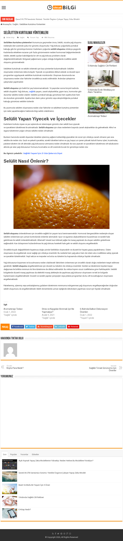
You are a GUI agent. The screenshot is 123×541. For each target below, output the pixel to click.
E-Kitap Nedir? (25, 509)
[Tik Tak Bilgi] (61, 7)
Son (4, 454)
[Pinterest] (61, 533)
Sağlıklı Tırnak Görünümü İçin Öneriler (102, 368)
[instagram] (70, 533)
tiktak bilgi (10, 38)
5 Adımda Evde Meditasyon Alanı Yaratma (101, 90)
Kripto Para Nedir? (15, 367)
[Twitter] (58, 533)
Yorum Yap (34, 38)
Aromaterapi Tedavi (97, 116)
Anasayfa (6, 24)
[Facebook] (55, 533)
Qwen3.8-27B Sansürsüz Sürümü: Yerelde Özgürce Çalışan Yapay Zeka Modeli (48, 19)
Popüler (13, 454)
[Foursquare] (67, 533)
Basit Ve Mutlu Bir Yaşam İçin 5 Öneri (34, 485)
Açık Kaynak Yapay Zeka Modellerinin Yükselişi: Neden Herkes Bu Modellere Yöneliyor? (56, 460)
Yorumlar (24, 454)
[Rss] (53, 533)
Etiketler (35, 454)
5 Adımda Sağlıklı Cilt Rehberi (102, 65)
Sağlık (15, 24)
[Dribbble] (64, 533)
